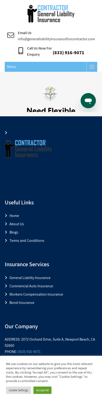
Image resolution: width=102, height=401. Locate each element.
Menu (11, 66)
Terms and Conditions (26, 240)
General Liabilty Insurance (30, 277)
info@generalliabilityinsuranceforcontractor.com (56, 38)
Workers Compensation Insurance (36, 294)
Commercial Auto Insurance (31, 286)
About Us (16, 223)
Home (14, 215)
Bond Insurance (21, 302)
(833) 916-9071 (29, 351)
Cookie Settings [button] (18, 390)
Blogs (13, 232)
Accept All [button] (42, 390)
